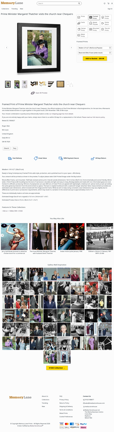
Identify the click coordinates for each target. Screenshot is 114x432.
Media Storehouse (36, 426)
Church (6, 148)
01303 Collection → (57, 368)
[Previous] (6, 47)
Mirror (5, 211)
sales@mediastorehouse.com (95, 403)
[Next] (71, 47)
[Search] (79, 3)
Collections (5, 9)
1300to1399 (13, 211)
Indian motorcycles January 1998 (71, 251)
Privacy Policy (64, 400)
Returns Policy (64, 403)
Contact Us (87, 396)
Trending (14, 9)
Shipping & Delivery (66, 406)
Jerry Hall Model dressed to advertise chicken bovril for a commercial (14, 252)
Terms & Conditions (66, 410)
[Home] (12, 5)
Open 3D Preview (41, 93)
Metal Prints (63, 413)
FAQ (60, 396)
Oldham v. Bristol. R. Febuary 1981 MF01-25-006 (99, 252)
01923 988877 (89, 400)
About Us (45, 396)
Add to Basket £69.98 (95, 58)
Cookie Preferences (66, 417)
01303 (21, 211)
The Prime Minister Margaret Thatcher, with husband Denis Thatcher (43, 252)
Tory (14, 148)
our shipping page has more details (61, 114)
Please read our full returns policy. (93, 117)
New (21, 9)
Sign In (110, 9)
